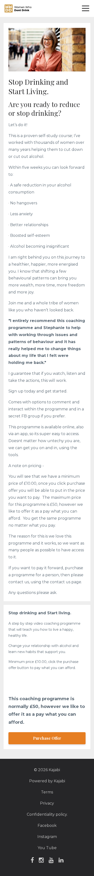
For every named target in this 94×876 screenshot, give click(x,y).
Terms (47, 792)
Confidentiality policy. (47, 814)
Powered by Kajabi (47, 781)
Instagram (47, 836)
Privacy (47, 803)
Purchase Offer (47, 738)
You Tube (47, 847)
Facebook (47, 825)
